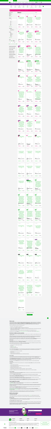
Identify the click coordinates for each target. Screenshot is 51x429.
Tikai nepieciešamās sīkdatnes (45, 424)
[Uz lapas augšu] (48, 318)
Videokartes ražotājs (11, 51)
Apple (23, 331)
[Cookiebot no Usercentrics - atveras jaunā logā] (5, 427)
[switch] (21, 427)
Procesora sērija (11, 49)
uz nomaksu (30, 395)
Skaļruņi (10, 15)
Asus (19, 331)
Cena (9, 39)
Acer (22, 331)
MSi (26, 331)
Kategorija (10, 28)
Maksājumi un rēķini (22, 420)
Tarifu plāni (13, 420)
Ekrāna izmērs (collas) (12, 57)
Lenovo (25, 331)
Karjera (28, 420)
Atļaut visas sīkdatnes (45, 422)
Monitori (10, 13)
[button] (36, 2)
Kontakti (35, 420)
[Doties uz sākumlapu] (10, 419)
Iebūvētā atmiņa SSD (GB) (12, 46)
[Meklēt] (28, 0)
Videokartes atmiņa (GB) (12, 54)
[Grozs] (37, 2)
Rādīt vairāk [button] (10, 26)
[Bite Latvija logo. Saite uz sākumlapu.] (10, 2)
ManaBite (40, 2)
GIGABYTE (37, 331)
